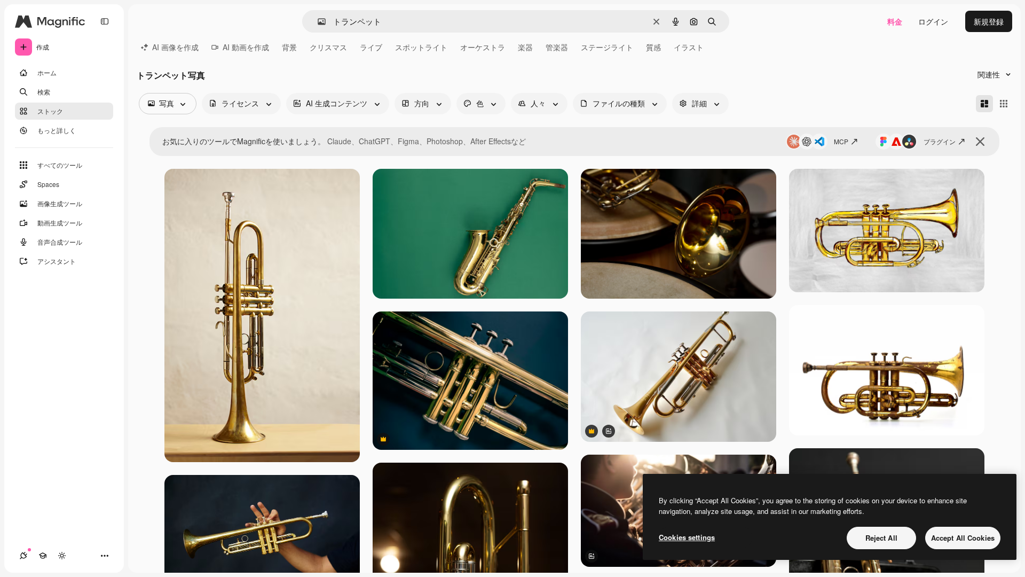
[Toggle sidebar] (104, 21)
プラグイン (940, 141)
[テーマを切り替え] (61, 555)
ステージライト (607, 47)
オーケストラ (482, 47)
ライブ (371, 47)
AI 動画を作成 (246, 47)
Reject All (881, 538)
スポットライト (421, 47)
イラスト (689, 47)
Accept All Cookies (963, 538)
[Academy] (42, 555)
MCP (841, 141)
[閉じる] (980, 141)
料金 (894, 21)
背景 (289, 47)
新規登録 (989, 21)
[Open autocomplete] (317, 22)
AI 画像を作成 (175, 47)
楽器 (525, 47)
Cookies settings (687, 537)
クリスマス (328, 47)
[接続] (23, 555)
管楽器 (557, 47)
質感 (653, 47)
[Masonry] (984, 103)
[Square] (1003, 103)
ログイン (933, 21)
